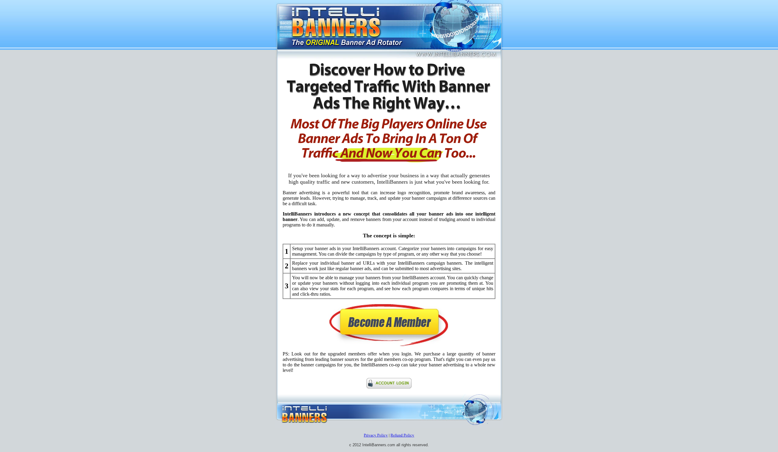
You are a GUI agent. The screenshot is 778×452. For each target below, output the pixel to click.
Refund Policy (402, 435)
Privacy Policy (376, 435)
